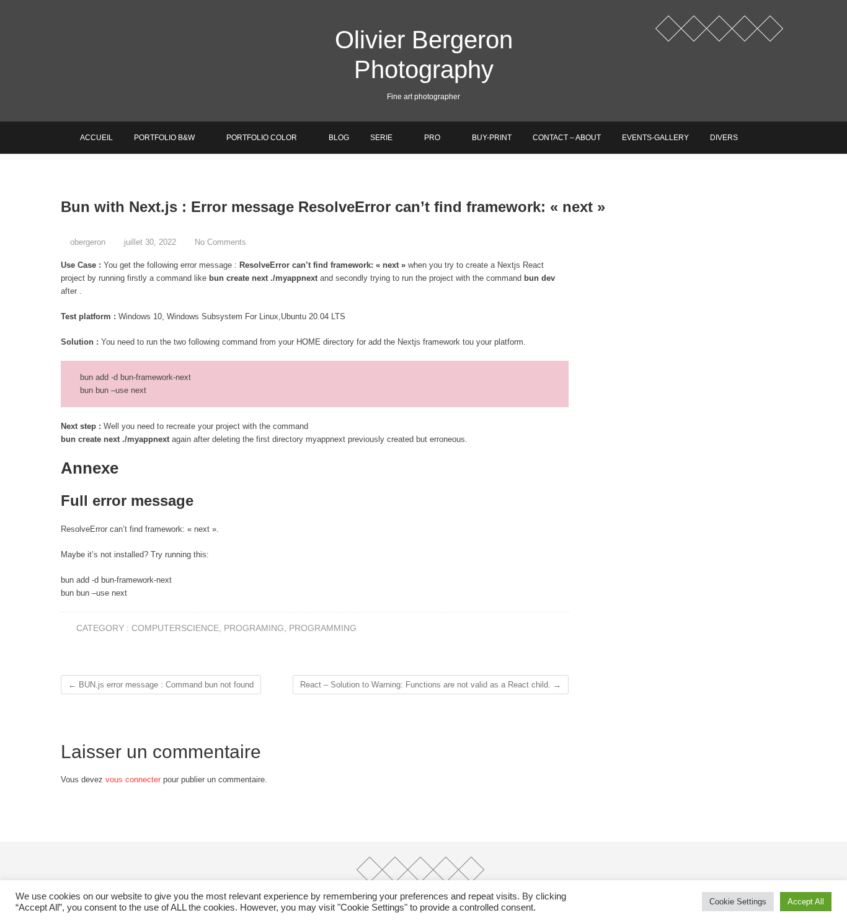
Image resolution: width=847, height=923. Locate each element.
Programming (323, 628)
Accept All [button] (805, 901)
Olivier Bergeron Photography (424, 54)
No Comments (220, 242)
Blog (339, 137)
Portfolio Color (261, 137)
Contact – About (567, 137)
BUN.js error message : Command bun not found (161, 684)
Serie (381, 137)
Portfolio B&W (164, 137)
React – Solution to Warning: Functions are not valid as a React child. (430, 684)
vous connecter (133, 779)
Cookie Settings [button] (737, 901)
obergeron (86, 242)
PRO (432, 137)
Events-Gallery (655, 137)
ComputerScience (175, 628)
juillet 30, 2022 (149, 242)
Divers (724, 137)
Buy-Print (492, 137)
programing (254, 628)
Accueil (96, 137)
